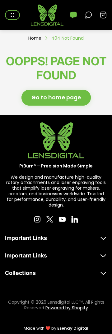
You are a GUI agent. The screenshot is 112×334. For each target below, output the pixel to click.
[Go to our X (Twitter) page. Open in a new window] (50, 219)
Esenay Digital (72, 328)
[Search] (88, 15)
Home (34, 38)
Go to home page (56, 97)
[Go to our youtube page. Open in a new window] (62, 219)
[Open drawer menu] (12, 15)
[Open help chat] (73, 15)
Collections (20, 273)
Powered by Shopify (66, 308)
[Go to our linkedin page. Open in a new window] (74, 219)
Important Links (26, 238)
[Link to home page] (56, 140)
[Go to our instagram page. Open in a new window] (37, 219)
